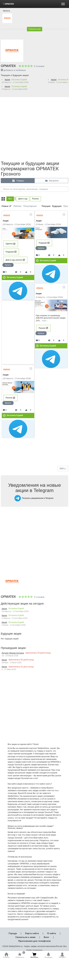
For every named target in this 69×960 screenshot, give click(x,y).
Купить (8, 265)
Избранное (20, 955)
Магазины (34, 957)
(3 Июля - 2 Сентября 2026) (48, 222)
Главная (6, 957)
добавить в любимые (15, 70)
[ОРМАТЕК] (7, 18)
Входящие (48, 957)
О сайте (51, 933)
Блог (46, 937)
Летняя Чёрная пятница (13, 653)
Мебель (6, 11)
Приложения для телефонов (34, 941)
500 (62, 468)
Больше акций (35, 455)
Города (13, 933)
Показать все (35, 29)
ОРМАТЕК (9, 4)
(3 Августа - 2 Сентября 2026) (49, 295)
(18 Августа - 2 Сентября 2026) (17, 222)
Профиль (62, 957)
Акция (7, 80)
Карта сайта (32, 933)
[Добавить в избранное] (30, 214)
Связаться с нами (25, 937)
